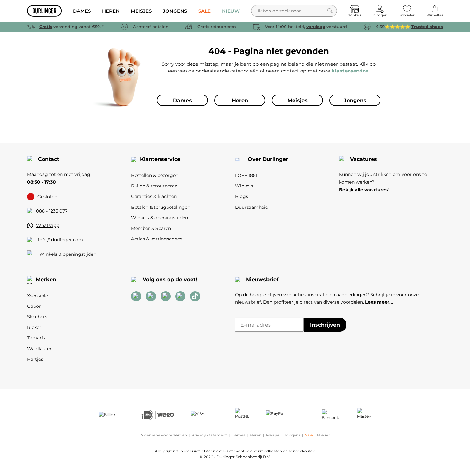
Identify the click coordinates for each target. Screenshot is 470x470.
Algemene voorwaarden (163, 435)
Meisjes (273, 435)
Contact (48, 159)
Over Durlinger (268, 159)
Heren (256, 435)
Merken (46, 280)
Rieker (34, 327)
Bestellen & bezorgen (154, 175)
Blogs (241, 196)
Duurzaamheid (251, 207)
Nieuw (323, 435)
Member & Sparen (151, 228)
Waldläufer (39, 349)
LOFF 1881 (246, 175)
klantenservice (350, 71)
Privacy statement (209, 435)
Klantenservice (160, 159)
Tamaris (36, 338)
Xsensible (37, 296)
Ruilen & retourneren (154, 186)
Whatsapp (47, 225)
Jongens (292, 435)
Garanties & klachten (154, 196)
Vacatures (363, 159)
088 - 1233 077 (51, 211)
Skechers (37, 317)
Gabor (34, 306)
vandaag (315, 26)
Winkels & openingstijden (67, 254)
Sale (309, 435)
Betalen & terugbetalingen (160, 207)
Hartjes (35, 359)
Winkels (244, 186)
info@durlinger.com (60, 240)
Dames (238, 435)
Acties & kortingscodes (156, 239)
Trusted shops (427, 26)
